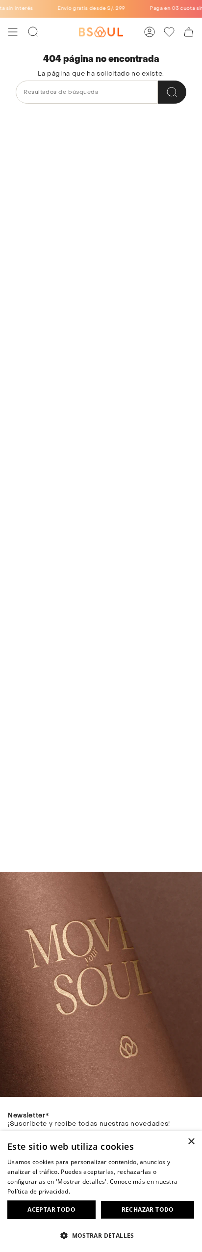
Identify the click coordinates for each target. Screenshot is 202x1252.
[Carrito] (189, 32)
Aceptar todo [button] (51, 1209)
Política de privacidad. (38, 1191)
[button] (101, 1235)
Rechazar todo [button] (148, 1209)
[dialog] (101, 1191)
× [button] (191, 1141)
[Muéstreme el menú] (13, 32)
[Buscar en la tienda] (172, 92)
